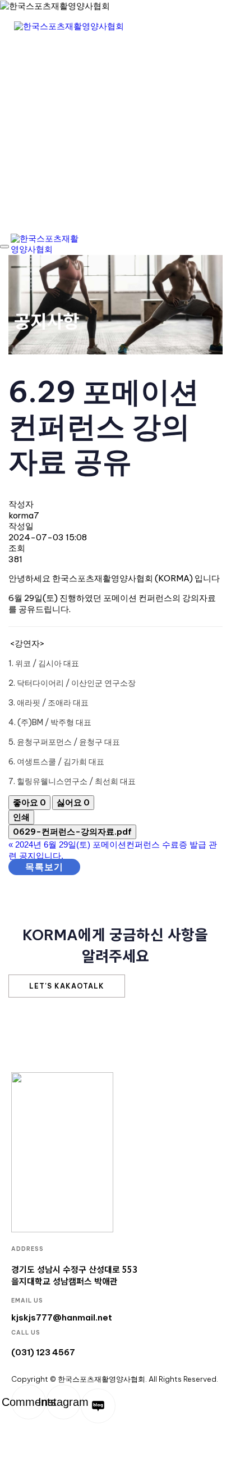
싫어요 (73, 802)
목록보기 (44, 867)
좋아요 (29, 802)
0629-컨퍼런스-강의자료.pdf (72, 831)
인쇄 (21, 817)
